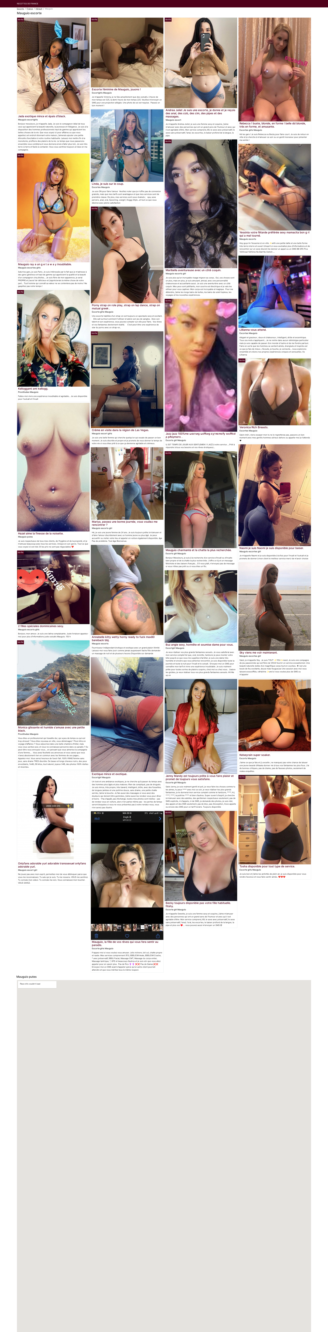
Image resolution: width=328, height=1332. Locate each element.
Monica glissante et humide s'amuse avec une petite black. (51, 729)
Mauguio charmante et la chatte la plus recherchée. (199, 550)
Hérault (39, 9)
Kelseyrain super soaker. (255, 755)
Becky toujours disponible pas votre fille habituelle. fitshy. (198, 904)
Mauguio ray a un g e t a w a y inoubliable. (45, 264)
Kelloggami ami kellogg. (33, 388)
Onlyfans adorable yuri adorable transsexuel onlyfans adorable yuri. (52, 865)
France (30, 9)
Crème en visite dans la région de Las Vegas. (120, 430)
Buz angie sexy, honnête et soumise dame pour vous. (199, 644)
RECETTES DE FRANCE (27, 3)
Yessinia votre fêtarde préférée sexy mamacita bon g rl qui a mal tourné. (274, 234)
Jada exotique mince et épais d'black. (42, 116)
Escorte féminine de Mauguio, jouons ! (116, 89)
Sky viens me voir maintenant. (258, 652)
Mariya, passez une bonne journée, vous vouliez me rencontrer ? (124, 523)
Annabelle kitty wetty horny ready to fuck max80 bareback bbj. (123, 638)
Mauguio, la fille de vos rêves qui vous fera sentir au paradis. (125, 943)
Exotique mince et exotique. (109, 774)
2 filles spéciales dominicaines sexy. (41, 626)
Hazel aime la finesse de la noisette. (41, 533)
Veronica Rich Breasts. (253, 427)
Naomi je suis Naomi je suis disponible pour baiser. (271, 548)
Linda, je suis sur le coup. (108, 183)
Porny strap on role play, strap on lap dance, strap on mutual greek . (126, 307)
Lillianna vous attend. (252, 329)
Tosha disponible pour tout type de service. (267, 866)
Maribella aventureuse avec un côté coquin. (193, 270)
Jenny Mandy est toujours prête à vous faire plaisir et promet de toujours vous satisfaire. (200, 777)
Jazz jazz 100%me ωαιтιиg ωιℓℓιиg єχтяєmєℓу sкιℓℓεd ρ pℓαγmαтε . (200, 435)
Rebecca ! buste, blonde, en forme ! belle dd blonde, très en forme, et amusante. (272, 125)
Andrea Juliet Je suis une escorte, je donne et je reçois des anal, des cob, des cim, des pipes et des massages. (200, 113)
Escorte (20, 9)
